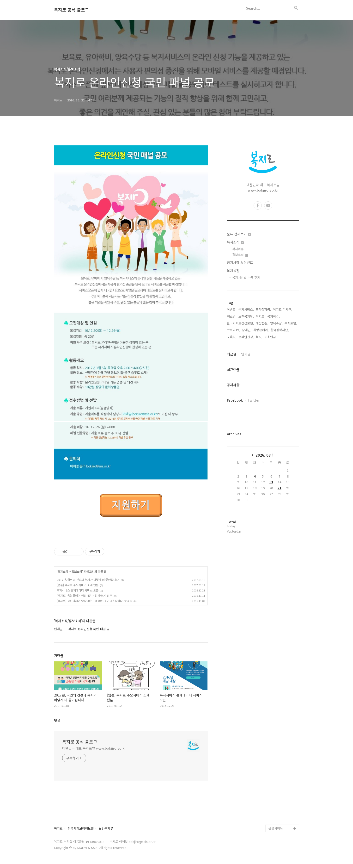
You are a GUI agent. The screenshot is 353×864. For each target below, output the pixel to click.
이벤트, (232, 309)
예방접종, (262, 323)
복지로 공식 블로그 (71, 9)
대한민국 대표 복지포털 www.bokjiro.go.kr (94, 748)
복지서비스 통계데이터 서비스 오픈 (77, 590)
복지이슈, (273, 316)
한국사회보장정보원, (240, 323)
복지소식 (63, 571)
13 (271, 482)
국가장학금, (263, 309)
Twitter (254, 400)
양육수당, (276, 323)
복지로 (58, 828)
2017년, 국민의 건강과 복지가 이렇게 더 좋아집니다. (88, 580)
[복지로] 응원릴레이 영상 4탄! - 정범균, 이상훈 (84, 595)
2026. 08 (263, 455)
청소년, (232, 316)
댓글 (57, 720)
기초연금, (270, 337)
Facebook (235, 400)
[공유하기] (72, 551)
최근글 (231, 354)
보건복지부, (246, 316)
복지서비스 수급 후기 (246, 277)
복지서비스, (246, 309)
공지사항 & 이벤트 (240, 262)
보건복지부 (106, 828)
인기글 (245, 354)
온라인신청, (246, 337)
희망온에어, (261, 330)
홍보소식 (77, 571)
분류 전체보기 (237, 233)
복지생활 (233, 270)
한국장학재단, (280, 330)
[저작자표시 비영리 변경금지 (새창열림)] (110, 551)
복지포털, (291, 323)
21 (279, 488)
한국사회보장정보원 (81, 828)
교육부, (232, 337)
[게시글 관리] (78, 551)
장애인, (246, 330)
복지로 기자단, (282, 309)
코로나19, (233, 330)
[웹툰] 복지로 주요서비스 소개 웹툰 (77, 585)
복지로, (260, 316)
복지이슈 (238, 249)
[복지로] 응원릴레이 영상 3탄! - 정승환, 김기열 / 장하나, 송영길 (94, 601)
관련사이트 (275, 828)
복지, (259, 337)
